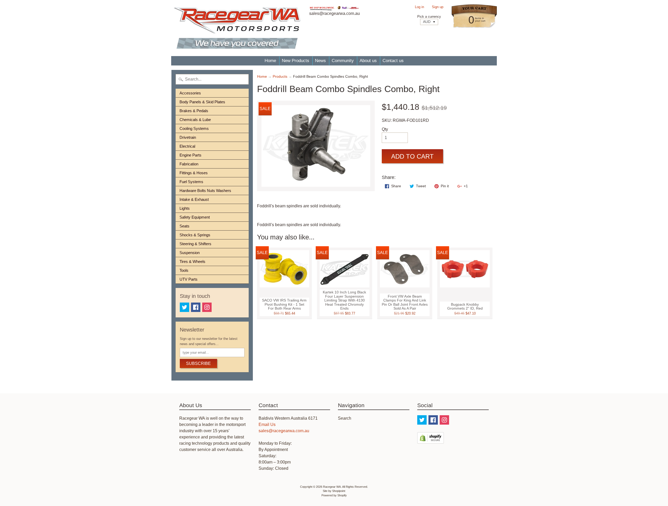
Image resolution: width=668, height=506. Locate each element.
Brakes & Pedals (194, 111)
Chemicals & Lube (195, 119)
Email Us (267, 424)
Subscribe (198, 363)
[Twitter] (184, 307)
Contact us (393, 60)
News (320, 60)
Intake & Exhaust (194, 199)
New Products (295, 60)
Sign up (437, 7)
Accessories (190, 93)
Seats (184, 226)
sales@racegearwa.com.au (284, 431)
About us (368, 60)
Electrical (187, 146)
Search (344, 418)
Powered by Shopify (334, 495)
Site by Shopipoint (334, 490)
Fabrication (189, 164)
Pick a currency (429, 17)
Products (280, 77)
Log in (419, 7)
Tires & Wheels (192, 261)
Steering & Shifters (195, 244)
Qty (385, 129)
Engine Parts (190, 155)
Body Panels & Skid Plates (202, 102)
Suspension (190, 252)
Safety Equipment (195, 217)
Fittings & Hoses (194, 173)
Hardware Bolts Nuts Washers (205, 190)
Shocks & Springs (195, 235)
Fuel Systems (191, 181)
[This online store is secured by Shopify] (430, 440)
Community (343, 60)
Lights (185, 208)
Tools (184, 270)
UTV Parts (189, 279)
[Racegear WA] (237, 28)
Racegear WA (332, 486)
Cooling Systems (194, 128)
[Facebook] (195, 307)
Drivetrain (188, 137)
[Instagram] (207, 307)
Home (270, 60)
